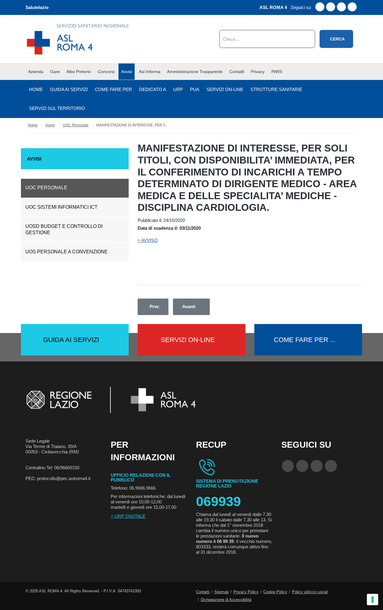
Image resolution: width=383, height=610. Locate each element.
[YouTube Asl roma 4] (302, 466)
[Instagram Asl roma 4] (352, 6)
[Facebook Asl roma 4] (319, 6)
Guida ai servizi (71, 339)
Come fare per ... (304, 339)
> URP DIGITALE (128, 516)
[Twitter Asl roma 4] (341, 6)
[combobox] (267, 39)
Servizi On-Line (188, 339)
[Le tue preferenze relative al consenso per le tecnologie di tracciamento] (372, 599)
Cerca (337, 39)
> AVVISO (148, 240)
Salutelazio (36, 7)
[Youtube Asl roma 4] (330, 6)
